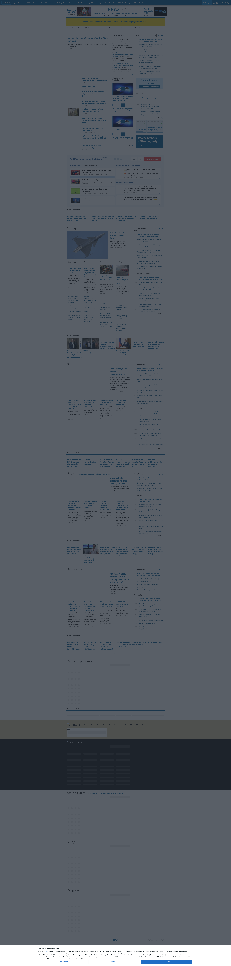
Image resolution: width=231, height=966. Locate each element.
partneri (46, 951)
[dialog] (115, 955)
